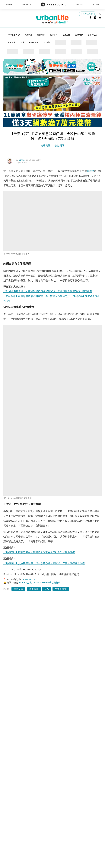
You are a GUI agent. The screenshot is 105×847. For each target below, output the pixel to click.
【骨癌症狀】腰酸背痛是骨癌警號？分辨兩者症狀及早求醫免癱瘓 (39, 552)
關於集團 (9, 4)
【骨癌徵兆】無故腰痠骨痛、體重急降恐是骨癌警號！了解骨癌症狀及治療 (44, 563)
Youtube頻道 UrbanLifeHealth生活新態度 (39, 582)
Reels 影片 (34, 42)
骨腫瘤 (90, 171)
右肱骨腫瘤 (61, 589)
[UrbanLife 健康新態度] (52, 18)
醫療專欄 (41, 34)
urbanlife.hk (29, 579)
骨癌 (46, 589)
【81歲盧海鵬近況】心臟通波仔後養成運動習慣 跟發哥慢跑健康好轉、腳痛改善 (47, 291)
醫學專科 (54, 34)
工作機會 (96, 4)
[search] (100, 14)
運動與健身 (92, 34)
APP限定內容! (14, 34)
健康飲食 (79, 34)
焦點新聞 (59, 145)
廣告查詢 (79, 4)
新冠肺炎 (11, 42)
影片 (22, 42)
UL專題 (46, 42)
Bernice (22, 160)
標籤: (7, 588)
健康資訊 (28, 34)
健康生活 (66, 34)
